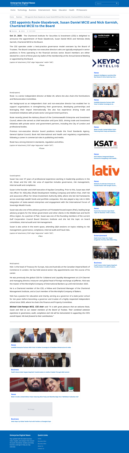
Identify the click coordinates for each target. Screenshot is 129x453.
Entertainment (44, 10)
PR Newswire (81, 10)
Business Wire (42, 441)
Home (12, 10)
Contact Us (41, 448)
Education (63, 10)
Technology (22, 10)
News (54, 10)
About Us (40, 446)
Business (32, 10)
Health (71, 10)
